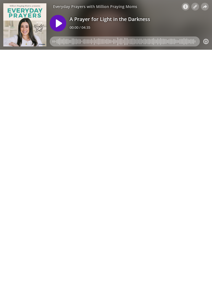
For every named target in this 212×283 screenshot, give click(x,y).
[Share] (205, 7)
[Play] (58, 23)
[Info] (185, 7)
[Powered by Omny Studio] (206, 41)
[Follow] (195, 7)
